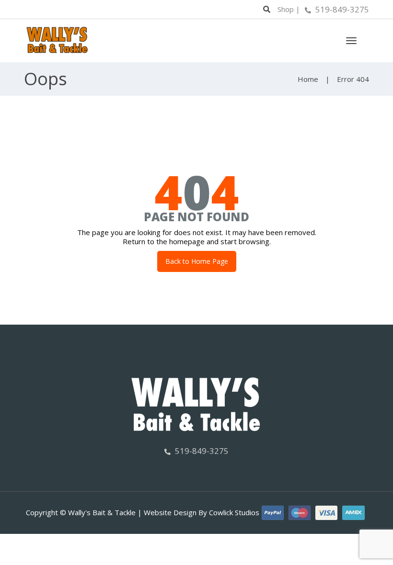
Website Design (170, 512)
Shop (285, 9)
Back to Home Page (196, 261)
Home (308, 79)
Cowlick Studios (234, 512)
